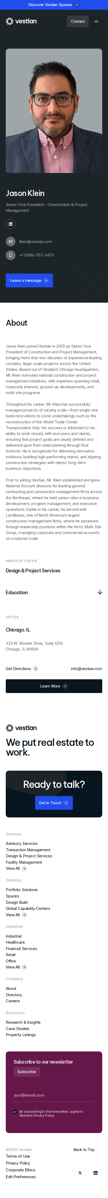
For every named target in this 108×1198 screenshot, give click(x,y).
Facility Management (24, 862)
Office (11, 961)
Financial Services (21, 948)
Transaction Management (28, 850)
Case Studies (17, 1028)
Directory (14, 995)
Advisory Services (22, 843)
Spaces (12, 896)
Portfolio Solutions (22, 889)
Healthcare (15, 942)
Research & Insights (23, 1022)
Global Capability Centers (28, 908)
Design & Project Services (29, 856)
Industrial (13, 936)
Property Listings (21, 1034)
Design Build (17, 902)
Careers (13, 1001)
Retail (10, 954)
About (11, 988)
